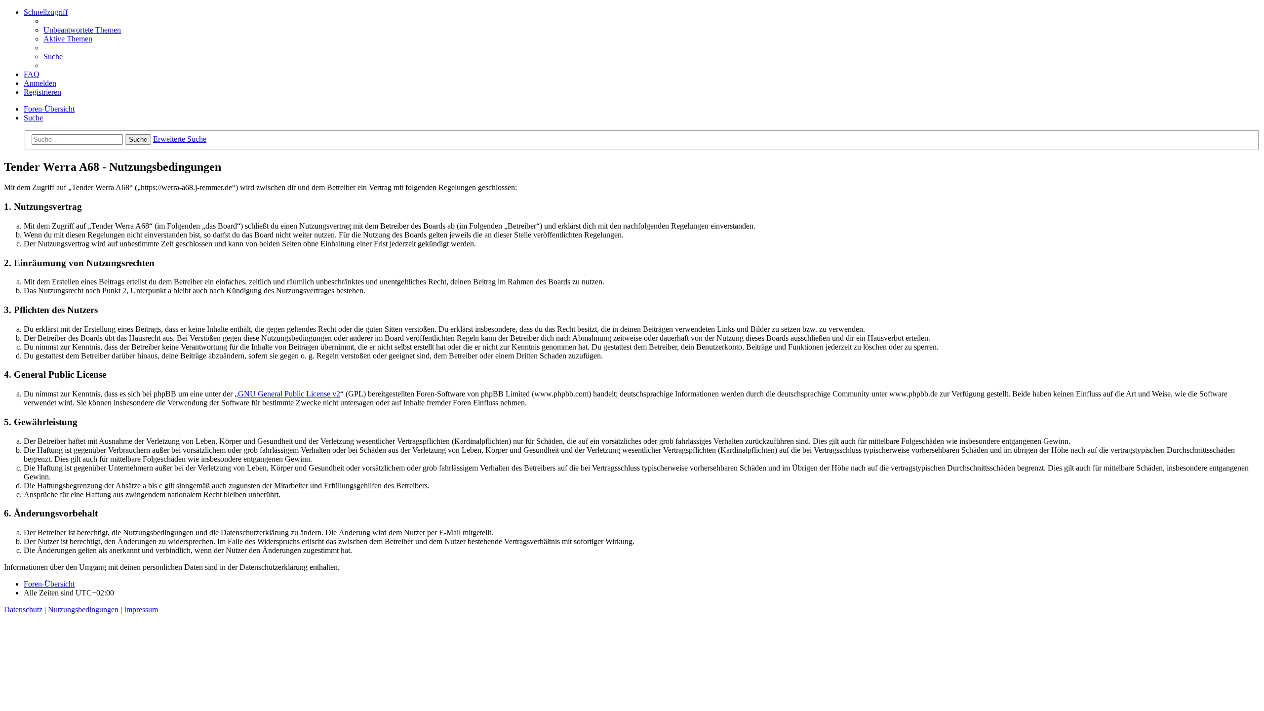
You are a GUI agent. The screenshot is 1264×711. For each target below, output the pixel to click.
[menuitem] (82, 30)
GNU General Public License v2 (289, 394)
